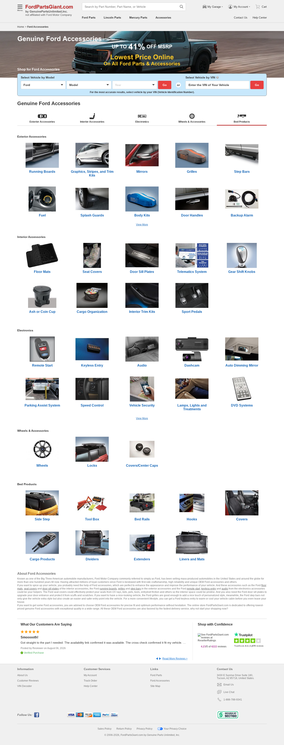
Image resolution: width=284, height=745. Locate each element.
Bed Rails (142, 519)
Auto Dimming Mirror (241, 365)
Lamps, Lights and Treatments (192, 407)
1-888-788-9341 (232, 699)
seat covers (30, 588)
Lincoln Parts (112, 17)
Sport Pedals (192, 311)
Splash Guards (92, 215)
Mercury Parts (138, 17)
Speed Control (92, 405)
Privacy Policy (144, 728)
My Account (90, 675)
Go (165, 85)
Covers (242, 519)
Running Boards (42, 171)
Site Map (155, 686)
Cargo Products (42, 559)
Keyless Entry (92, 365)
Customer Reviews (28, 680)
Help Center (260, 17)
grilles (121, 588)
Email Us (228, 684)
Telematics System (192, 272)
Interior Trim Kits (142, 311)
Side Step (42, 519)
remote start (193, 588)
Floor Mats (42, 272)
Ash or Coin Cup (42, 311)
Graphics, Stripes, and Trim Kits (92, 173)
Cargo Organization (92, 311)
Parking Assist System (42, 405)
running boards (108, 588)
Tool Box (92, 519)
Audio (142, 365)
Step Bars (242, 171)
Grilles (192, 171)
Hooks (192, 519)
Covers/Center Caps (142, 465)
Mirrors (142, 171)
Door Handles (192, 215)
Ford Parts (88, 17)
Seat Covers (92, 272)
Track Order (90, 680)
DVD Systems (242, 405)
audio (225, 588)
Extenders (142, 559)
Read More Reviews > (175, 658)
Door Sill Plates (142, 272)
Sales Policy (104, 728)
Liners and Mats (192, 559)
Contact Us (240, 17)
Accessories (163, 17)
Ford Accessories (160, 680)
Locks (92, 465)
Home (20, 26)
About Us (22, 675)
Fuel (42, 215)
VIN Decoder (24, 686)
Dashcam (191, 365)
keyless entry (208, 588)
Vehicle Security (142, 405)
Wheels (42, 465)
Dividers (92, 559)
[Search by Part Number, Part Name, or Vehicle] (181, 6)
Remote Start (42, 365)
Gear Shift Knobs (241, 272)
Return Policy (124, 728)
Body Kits (142, 215)
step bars (136, 588)
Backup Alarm (242, 215)
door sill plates (50, 588)
